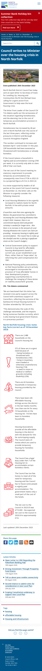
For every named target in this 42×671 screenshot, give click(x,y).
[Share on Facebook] (6, 544)
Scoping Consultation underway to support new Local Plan (20, 593)
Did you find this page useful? (21, 630)
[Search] (38, 43)
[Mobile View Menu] (39, 3)
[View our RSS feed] (26, 544)
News (11, 34)
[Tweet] (11, 544)
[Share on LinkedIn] (16, 544)
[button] (39, 13)
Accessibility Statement (9, 651)
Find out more (9, 27)
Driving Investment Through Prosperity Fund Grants (22, 570)
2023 (17, 34)
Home (3, 34)
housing (8, 611)
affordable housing (13, 615)
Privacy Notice (9, 647)
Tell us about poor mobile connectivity (21, 577)
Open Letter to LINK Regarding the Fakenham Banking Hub (20, 561)
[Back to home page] (9, 5)
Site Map (8, 645)
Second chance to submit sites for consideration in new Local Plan (19, 584)
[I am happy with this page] (16, 633)
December (26, 34)
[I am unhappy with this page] (26, 633)
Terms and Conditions (12, 648)
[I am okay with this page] (21, 633)
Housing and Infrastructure (17, 619)
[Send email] (21, 544)
